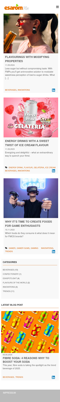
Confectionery (11, 274)
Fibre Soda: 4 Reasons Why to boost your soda (26, 360)
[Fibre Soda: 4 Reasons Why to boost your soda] (30, 331)
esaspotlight (10, 278)
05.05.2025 (7, 354)
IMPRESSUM (9, 392)
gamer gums (23, 248)
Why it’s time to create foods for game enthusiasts (28, 224)
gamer (12, 248)
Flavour (28, 167)
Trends (9, 251)
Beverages (10, 89)
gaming (34, 248)
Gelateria (39, 167)
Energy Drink (16, 167)
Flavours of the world (15, 282)
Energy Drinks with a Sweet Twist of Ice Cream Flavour (27, 143)
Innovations (24, 89)
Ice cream (50, 167)
